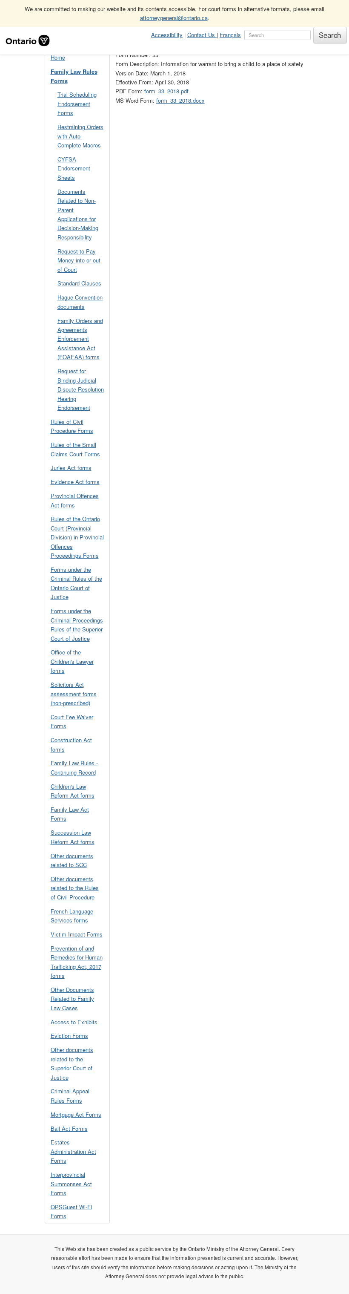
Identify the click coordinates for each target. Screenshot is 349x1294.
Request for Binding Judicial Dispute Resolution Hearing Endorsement (80, 389)
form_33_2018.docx (180, 100)
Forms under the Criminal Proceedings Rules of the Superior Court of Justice (77, 624)
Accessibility (167, 35)
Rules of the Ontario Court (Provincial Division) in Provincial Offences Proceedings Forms (77, 537)
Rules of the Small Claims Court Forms (75, 449)
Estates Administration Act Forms (73, 1151)
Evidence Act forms (75, 482)
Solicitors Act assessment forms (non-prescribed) (74, 693)
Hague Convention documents (80, 301)
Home (58, 57)
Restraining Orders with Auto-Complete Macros (80, 136)
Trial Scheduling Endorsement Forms (77, 103)
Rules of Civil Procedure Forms (72, 426)
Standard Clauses (79, 283)
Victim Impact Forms (77, 934)
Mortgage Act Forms (76, 1114)
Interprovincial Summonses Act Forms (71, 1183)
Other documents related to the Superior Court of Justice (72, 1063)
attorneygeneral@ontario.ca (174, 18)
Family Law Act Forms (70, 813)
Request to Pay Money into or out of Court (78, 260)
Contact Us (202, 35)
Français (230, 35)
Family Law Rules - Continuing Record (74, 767)
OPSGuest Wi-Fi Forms (71, 1211)
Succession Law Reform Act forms (72, 836)
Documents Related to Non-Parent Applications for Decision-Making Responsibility (77, 214)
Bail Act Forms (69, 1128)
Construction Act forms (71, 744)
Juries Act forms (71, 468)
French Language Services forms (72, 915)
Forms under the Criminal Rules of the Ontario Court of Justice (76, 583)
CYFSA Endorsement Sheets (73, 168)
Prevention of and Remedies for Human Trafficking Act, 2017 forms (77, 962)
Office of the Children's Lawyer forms (72, 661)
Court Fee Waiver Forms (72, 721)
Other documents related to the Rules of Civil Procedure (75, 888)
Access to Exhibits (74, 1022)
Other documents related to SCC (72, 860)
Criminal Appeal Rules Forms (70, 1095)
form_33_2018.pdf (166, 91)
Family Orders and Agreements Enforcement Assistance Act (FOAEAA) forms (80, 339)
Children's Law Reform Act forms (72, 790)
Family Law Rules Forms (74, 75)
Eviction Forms (69, 1036)
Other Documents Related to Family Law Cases (72, 999)
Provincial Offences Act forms (75, 500)
